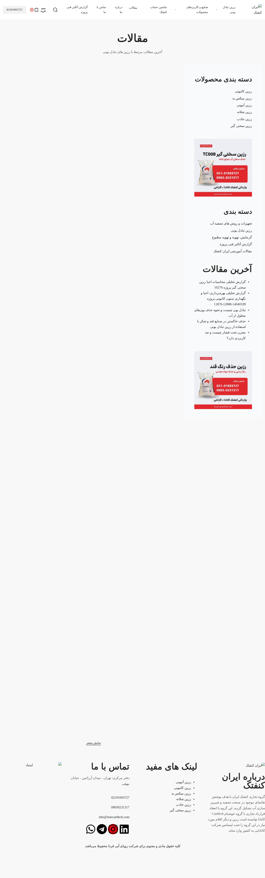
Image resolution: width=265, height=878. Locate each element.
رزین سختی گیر (241, 126)
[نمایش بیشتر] (93, 743)
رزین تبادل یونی (241, 230)
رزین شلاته (244, 112)
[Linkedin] (124, 829)
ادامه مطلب (161, 175)
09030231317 (120, 807)
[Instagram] (113, 829)
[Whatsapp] (91, 829)
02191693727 (15, 9)
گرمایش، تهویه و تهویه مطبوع (232, 237)
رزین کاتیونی (243, 91)
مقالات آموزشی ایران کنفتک (232, 251)
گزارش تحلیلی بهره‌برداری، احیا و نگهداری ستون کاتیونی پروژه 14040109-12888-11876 (223, 298)
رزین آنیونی (244, 105)
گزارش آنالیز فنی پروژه (236, 244)
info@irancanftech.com (114, 817)
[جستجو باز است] (55, 9)
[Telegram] (102, 829)
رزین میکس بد (242, 98)
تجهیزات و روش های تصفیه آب (231, 223)
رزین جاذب (244, 119)
